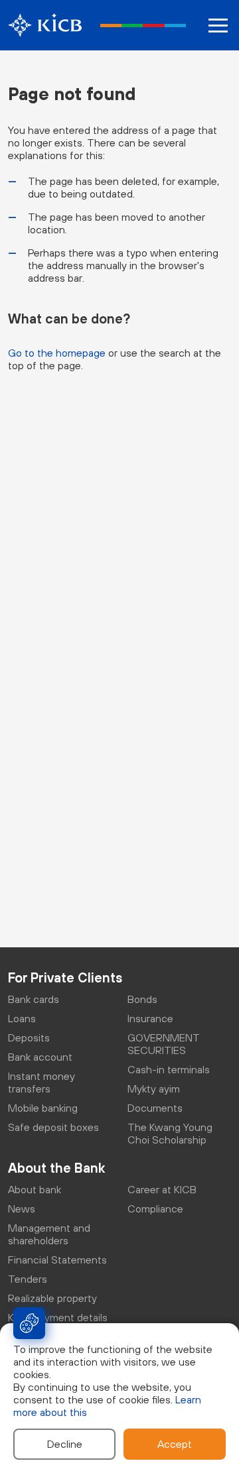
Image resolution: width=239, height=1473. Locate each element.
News (21, 1208)
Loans (22, 1018)
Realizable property (52, 1298)
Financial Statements (57, 1260)
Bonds (142, 999)
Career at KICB (162, 1189)
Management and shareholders (49, 1234)
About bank (34, 1189)
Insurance (150, 1018)
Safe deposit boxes (53, 1127)
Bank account (40, 1057)
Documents (155, 1108)
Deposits (29, 1037)
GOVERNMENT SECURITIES (163, 1043)
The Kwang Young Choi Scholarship (169, 1133)
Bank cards (33, 999)
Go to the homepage (57, 353)
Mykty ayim (153, 1088)
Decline (64, 1444)
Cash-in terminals (168, 1069)
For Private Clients (65, 977)
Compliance (155, 1208)
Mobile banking (43, 1108)
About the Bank (56, 1167)
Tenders (27, 1279)
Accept (174, 1444)
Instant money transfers (41, 1082)
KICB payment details (58, 1317)
